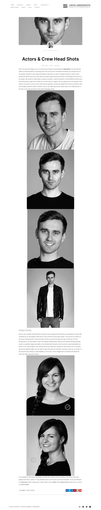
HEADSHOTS (44, 5)
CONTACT (37, 7)
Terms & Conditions (26, 506)
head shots (24, 482)
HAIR (35, 5)
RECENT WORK (15, 7)
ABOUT (24, 7)
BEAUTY (28, 5)
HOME (12, 5)
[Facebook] (83, 506)
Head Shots (57, 65)
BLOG (30, 7)
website (54, 482)
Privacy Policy (36, 506)
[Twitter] (86, 506)
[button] (67, 490)
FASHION (19, 5)
